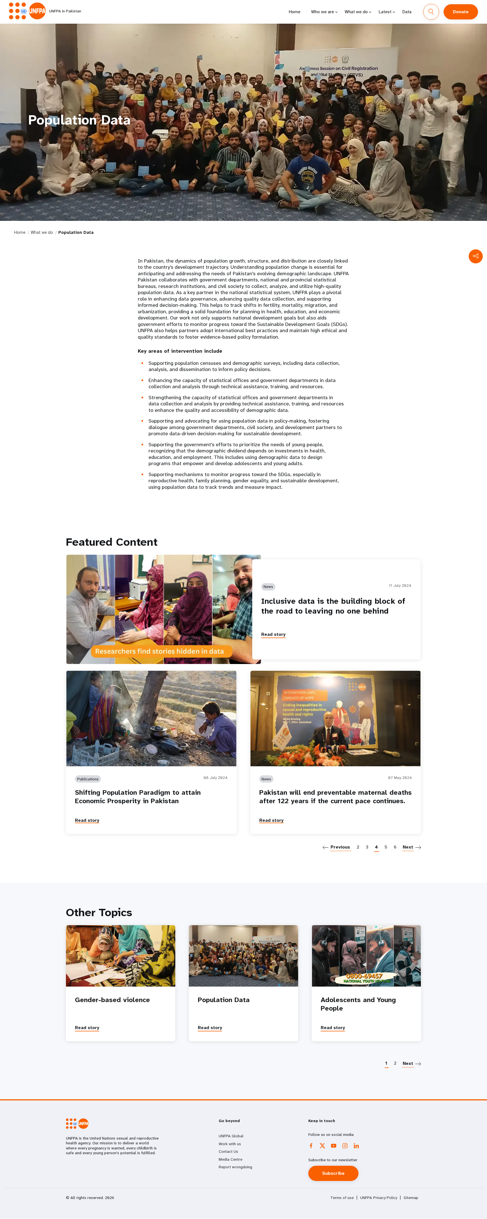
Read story (273, 634)
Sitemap (411, 1197)
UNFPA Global (231, 1135)
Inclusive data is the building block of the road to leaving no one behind (333, 606)
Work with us (230, 1143)
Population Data (224, 1000)
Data (406, 12)
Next (408, 847)
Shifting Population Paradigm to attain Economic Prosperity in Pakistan (138, 796)
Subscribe (333, 1173)
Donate (461, 12)
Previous (340, 847)
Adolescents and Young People (358, 1004)
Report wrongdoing (235, 1166)
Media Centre (230, 1159)
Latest (384, 12)
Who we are (322, 12)
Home (294, 12)
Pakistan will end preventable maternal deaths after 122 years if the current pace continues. (335, 796)
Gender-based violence (112, 1000)
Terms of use (342, 1197)
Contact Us (228, 1151)
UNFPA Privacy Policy (378, 1197)
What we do (356, 12)
